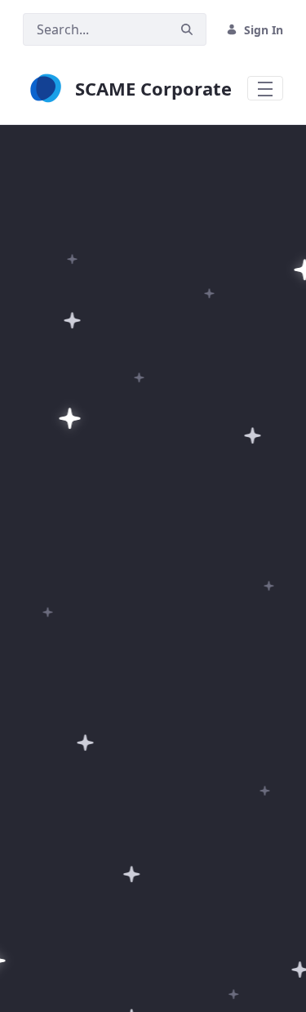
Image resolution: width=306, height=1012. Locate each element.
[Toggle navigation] (265, 88)
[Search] (187, 30)
